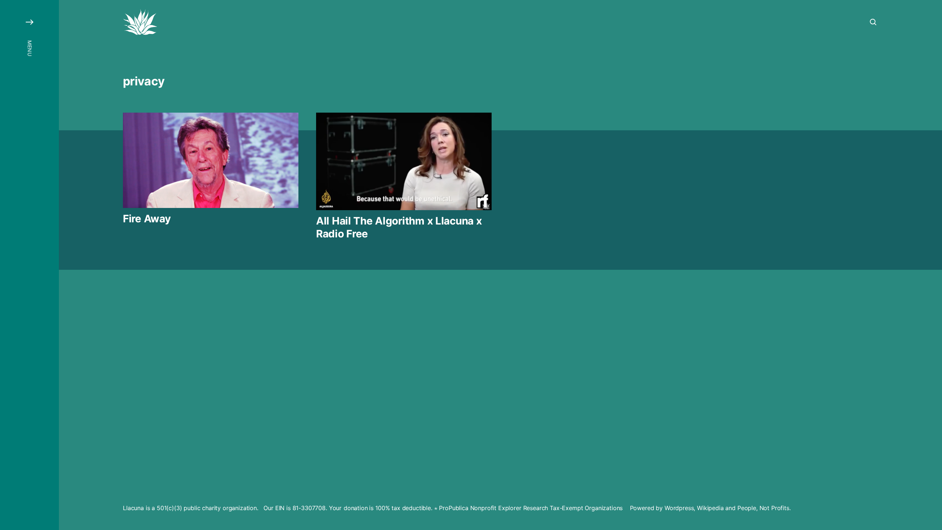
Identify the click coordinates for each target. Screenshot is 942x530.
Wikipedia (710, 508)
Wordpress (679, 508)
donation (355, 508)
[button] (29, 265)
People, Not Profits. (764, 508)
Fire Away (146, 218)
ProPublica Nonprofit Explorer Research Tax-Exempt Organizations (531, 508)
